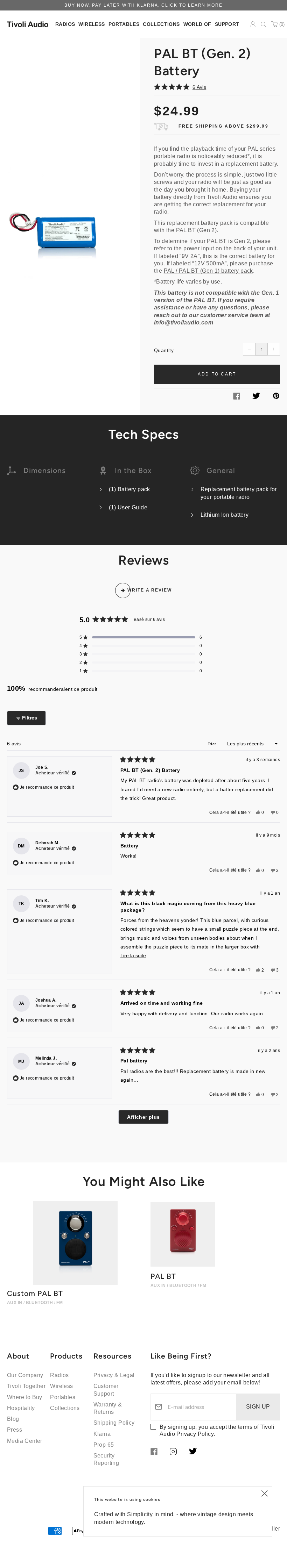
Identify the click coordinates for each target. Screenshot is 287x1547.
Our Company (25, 1375)
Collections (64, 1408)
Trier (212, 744)
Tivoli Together (26, 1386)
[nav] (65, 24)
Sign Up (258, 1407)
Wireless (61, 1386)
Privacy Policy (195, 1434)
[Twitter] (256, 397)
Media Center (24, 1441)
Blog (13, 1419)
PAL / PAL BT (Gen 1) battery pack (208, 271)
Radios (59, 1375)
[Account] (252, 24)
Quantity (164, 350)
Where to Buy (24, 1397)
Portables (62, 1397)
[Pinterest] (276, 397)
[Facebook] (236, 398)
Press (14, 1430)
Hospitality (21, 1408)
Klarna (102, 1434)
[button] (217, 87)
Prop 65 (103, 1445)
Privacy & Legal (114, 1375)
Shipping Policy (114, 1423)
